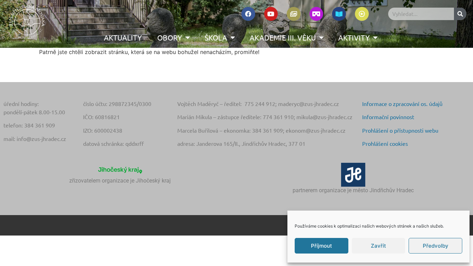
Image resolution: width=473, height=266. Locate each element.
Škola (216, 37)
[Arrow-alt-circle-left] (362, 14)
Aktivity (354, 37)
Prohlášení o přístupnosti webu (400, 130)
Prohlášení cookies (385, 143)
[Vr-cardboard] (316, 14)
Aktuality (123, 37)
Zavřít (378, 245)
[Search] (460, 14)
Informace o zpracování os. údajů (402, 103)
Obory (169, 37)
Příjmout (321, 245)
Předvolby (435, 245)
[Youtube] (271, 14)
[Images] (294, 14)
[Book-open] (339, 14)
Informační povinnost (388, 116)
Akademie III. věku (283, 37)
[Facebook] (248, 14)
